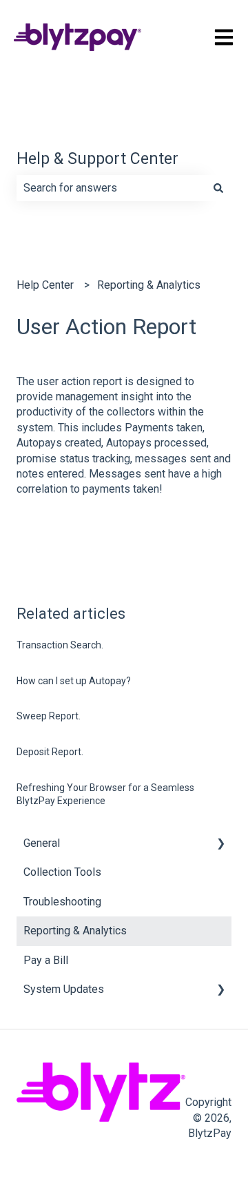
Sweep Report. (49, 715)
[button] (220, 844)
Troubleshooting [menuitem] (62, 901)
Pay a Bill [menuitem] (45, 960)
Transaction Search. (60, 644)
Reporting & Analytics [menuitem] (75, 930)
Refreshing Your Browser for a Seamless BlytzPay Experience (105, 794)
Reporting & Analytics (148, 284)
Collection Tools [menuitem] (62, 872)
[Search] (218, 188)
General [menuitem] (41, 843)
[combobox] (111, 188)
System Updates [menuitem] (63, 989)
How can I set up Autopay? (74, 680)
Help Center (45, 284)
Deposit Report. (50, 751)
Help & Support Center (97, 159)
